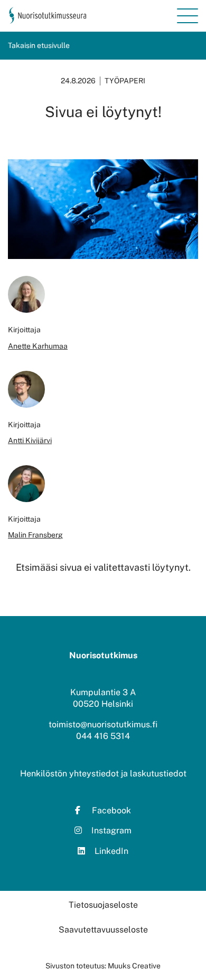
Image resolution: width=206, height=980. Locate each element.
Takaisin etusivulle (39, 45)
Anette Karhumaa (38, 346)
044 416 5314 (103, 736)
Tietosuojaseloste (103, 905)
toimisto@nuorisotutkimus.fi (103, 724)
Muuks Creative (134, 966)
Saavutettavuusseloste (103, 930)
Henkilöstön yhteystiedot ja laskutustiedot (103, 773)
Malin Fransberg (35, 535)
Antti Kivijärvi (30, 440)
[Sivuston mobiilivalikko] (187, 15)
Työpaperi (125, 80)
